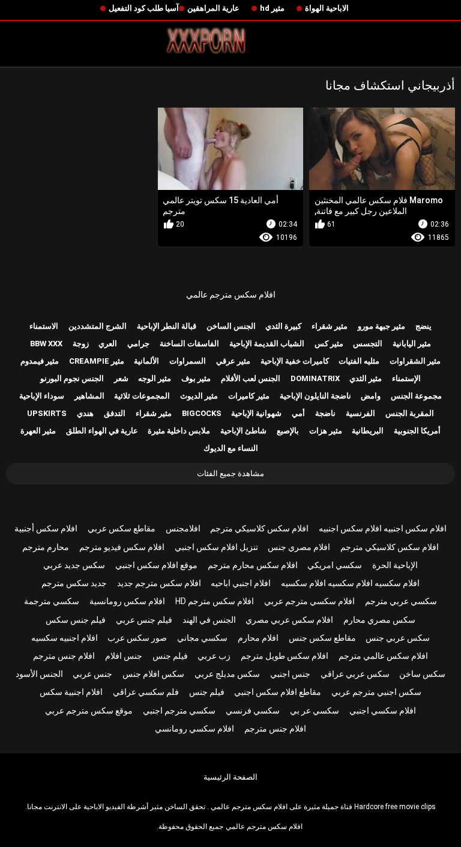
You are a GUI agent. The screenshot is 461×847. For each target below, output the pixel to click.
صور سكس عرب (137, 638)
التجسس (367, 343)
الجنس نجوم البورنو (72, 378)
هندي (85, 413)
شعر (121, 378)
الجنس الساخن (231, 326)
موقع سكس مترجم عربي (89, 710)
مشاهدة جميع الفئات (230, 473)
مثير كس (329, 343)
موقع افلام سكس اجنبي (156, 565)
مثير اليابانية (412, 343)
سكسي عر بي (314, 710)
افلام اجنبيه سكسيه (64, 638)
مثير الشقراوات (415, 360)
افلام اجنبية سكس (71, 692)
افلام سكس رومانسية (127, 601)
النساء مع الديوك (230, 448)
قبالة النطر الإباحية (166, 326)
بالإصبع (288, 430)
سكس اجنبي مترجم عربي (376, 692)
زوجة (81, 343)
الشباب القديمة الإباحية (266, 343)
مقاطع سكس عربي (121, 528)
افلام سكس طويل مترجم (284, 656)
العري (107, 343)
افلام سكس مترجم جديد (159, 583)
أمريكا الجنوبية (417, 430)
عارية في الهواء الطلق (102, 430)
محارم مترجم (45, 547)
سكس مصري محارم (379, 620)
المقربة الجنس (409, 413)
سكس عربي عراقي (355, 674)
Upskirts (47, 413)
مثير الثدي (365, 378)
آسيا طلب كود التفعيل (144, 8)
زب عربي (213, 656)
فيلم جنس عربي (144, 620)
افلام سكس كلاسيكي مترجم (259, 528)
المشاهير (89, 395)
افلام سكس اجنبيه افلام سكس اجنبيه (383, 528)
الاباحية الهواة (327, 8)
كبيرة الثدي (283, 326)
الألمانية (146, 360)
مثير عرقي (233, 360)
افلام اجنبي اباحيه (241, 583)
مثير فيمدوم (39, 360)
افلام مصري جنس (299, 547)
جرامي (138, 343)
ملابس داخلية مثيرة (179, 430)
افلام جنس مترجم (64, 656)
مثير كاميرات (249, 395)
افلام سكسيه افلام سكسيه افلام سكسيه (350, 583)
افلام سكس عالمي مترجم (383, 656)
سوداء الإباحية (41, 395)
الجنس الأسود (39, 674)
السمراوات (187, 360)
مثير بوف (196, 378)
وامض (371, 395)
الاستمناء (43, 326)
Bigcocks (201, 413)
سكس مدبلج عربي (227, 674)
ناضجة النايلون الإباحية (315, 395)
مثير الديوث (199, 395)
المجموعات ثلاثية (142, 395)
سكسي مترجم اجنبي (179, 710)
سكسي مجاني (202, 638)
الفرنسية (360, 413)
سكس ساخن (422, 674)
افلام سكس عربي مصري (289, 620)
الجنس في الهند (209, 620)
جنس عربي (92, 674)
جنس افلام (123, 656)
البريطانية (368, 430)
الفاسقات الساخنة (189, 343)
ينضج (423, 326)
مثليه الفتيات (359, 360)
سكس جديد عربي (74, 565)
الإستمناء (406, 378)
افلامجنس (183, 528)
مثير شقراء (330, 326)
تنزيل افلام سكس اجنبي (216, 547)
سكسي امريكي (334, 565)
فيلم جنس (170, 656)
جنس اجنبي (290, 674)
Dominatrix (315, 378)
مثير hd (272, 8)
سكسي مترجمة (51, 601)
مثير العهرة (38, 430)
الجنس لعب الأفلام (250, 378)
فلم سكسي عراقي (146, 692)
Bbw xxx (46, 343)
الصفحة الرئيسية (230, 776)
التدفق (114, 413)
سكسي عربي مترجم (401, 601)
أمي (298, 413)
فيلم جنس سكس (76, 620)
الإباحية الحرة (395, 565)
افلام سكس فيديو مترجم (121, 547)
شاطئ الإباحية (243, 430)
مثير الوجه (154, 378)
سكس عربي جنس (398, 638)
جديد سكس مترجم (74, 583)
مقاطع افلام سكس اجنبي (277, 692)
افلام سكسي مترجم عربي (309, 601)
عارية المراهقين (213, 8)
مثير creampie (96, 360)
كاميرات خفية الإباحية (295, 360)
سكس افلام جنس (153, 674)
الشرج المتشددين (97, 326)
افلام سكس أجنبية (45, 528)
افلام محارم (258, 638)
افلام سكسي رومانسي (194, 728)
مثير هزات (325, 430)
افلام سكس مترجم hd (214, 601)
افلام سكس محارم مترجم (253, 565)
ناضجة (325, 413)
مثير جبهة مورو (381, 326)
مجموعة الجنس (416, 395)
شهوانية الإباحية (256, 413)
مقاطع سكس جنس (322, 638)
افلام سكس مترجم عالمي (231, 294)
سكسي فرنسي (253, 710)
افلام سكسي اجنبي (382, 710)
